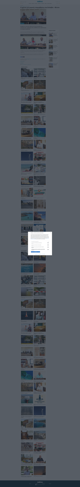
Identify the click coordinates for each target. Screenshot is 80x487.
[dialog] (40, 243)
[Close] (50, 233)
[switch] (48, 242)
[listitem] (40, 241)
